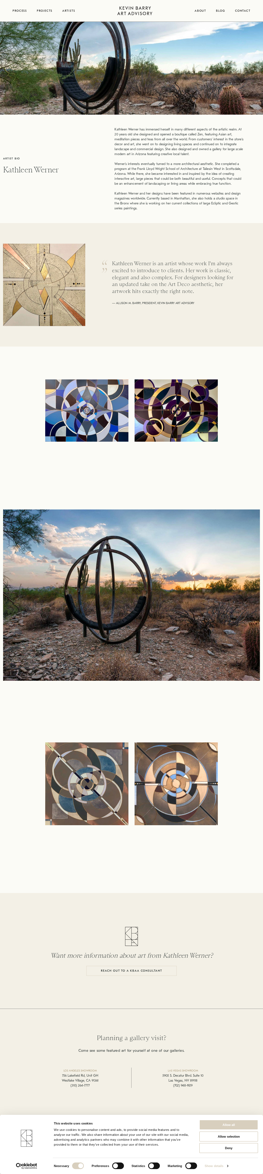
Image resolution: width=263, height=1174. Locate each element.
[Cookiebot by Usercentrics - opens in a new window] (27, 1166)
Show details (214, 1166)
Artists (68, 11)
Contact (242, 11)
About (200, 11)
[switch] (118, 1165)
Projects (44, 11)
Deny (228, 1148)
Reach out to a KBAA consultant (131, 970)
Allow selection (229, 1136)
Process (20, 11)
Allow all (229, 1125)
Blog (220, 11)
